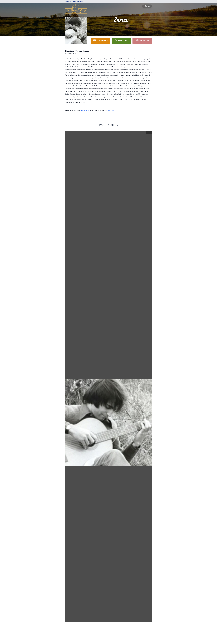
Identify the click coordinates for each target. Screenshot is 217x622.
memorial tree (85, 110)
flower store (111, 110)
